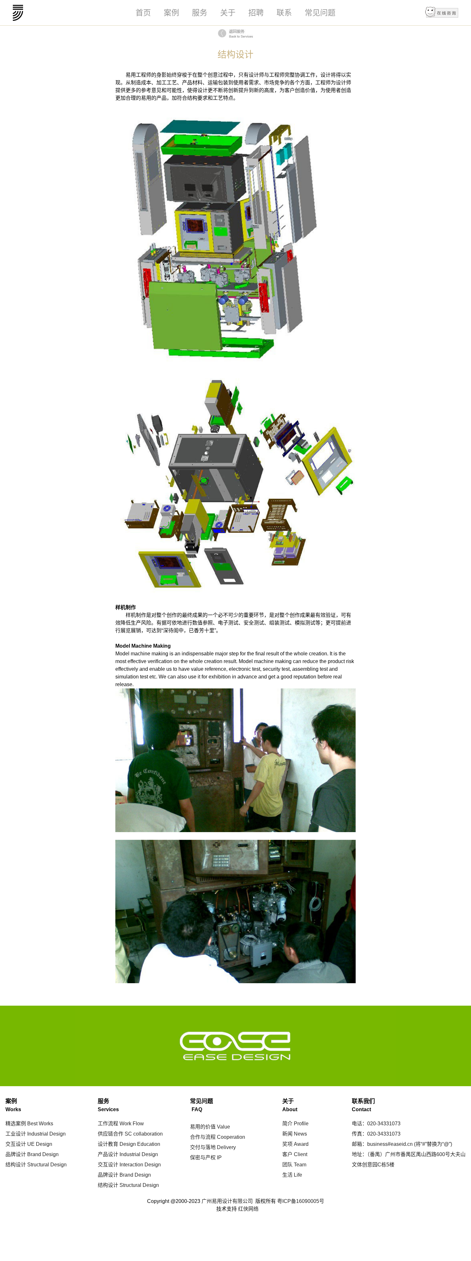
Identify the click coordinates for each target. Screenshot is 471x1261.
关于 (228, 12)
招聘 (256, 12)
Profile (301, 1123)
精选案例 (15, 1123)
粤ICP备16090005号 (300, 1201)
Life (297, 1175)
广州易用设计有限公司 (18, 13)
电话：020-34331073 (376, 1123)
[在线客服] (441, 12)
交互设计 (15, 1144)
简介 (287, 1123)
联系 (284, 12)
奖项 (287, 1144)
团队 (287, 1164)
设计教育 (108, 1144)
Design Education (139, 1144)
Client (300, 1154)
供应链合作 (110, 1134)
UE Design (39, 1144)
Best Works (39, 1123)
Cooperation (230, 1137)
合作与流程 (203, 1137)
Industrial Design (46, 1134)
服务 (199, 12)
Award (301, 1144)
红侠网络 (248, 1209)
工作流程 (108, 1123)
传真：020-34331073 (376, 1134)
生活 (287, 1175)
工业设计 (15, 1134)
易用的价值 (203, 1126)
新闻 (287, 1134)
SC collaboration (143, 1134)
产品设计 (108, 1154)
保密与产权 (203, 1157)
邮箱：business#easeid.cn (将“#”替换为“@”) (402, 1144)
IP (219, 1157)
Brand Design (42, 1154)
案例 (171, 12)
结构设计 (15, 1164)
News (300, 1134)
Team (299, 1164)
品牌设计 (15, 1154)
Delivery (226, 1147)
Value (223, 1126)
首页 (143, 12)
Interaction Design (139, 1164)
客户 (287, 1154)
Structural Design (46, 1164)
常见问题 (320, 12)
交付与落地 (203, 1147)
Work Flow (131, 1123)
